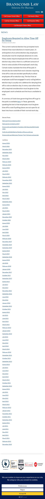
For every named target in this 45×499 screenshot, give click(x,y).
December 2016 (7, 291)
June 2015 (5, 318)
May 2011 (5, 432)
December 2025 (7, 149)
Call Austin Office (33, 16)
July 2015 (5, 315)
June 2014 (5, 340)
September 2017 (7, 278)
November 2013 (7, 355)
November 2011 (7, 413)
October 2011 (6, 417)
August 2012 (6, 389)
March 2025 (6, 158)
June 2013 (5, 370)
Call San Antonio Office (12, 21)
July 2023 (5, 171)
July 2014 (5, 337)
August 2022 (6, 186)
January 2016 (6, 303)
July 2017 (5, 284)
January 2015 (6, 331)
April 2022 (5, 195)
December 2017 (7, 272)
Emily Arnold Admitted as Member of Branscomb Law (17, 132)
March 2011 (6, 438)
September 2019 (7, 248)
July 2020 (5, 226)
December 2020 (7, 217)
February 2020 (6, 238)
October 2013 (6, 358)
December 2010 (7, 444)
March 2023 (6, 174)
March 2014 (6, 349)
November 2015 (7, 306)
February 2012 (6, 407)
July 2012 (5, 392)
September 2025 (7, 152)
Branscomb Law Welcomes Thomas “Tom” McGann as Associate (20, 135)
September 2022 (7, 183)
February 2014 (6, 352)
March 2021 (6, 211)
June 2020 (5, 229)
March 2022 (6, 198)
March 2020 (6, 235)
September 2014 (7, 334)
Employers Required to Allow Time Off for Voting (20, 39)
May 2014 (5, 343)
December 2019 (7, 241)
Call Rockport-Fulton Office (22, 25)
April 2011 (5, 435)
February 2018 (6, 266)
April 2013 (5, 377)
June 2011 (5, 429)
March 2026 (6, 146)
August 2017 (6, 281)
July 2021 (5, 208)
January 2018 (6, 269)
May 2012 (5, 398)
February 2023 (6, 177)
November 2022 (7, 180)
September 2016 (7, 294)
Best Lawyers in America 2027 (10, 124)
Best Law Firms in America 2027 (11, 121)
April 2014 (5, 346)
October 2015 (6, 309)
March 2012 (6, 404)
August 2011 (6, 423)
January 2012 (6, 410)
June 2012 (5, 395)
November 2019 (7, 244)
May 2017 (5, 288)
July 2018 (5, 263)
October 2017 (6, 275)
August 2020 (6, 223)
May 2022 (5, 192)
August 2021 (6, 205)
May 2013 (5, 374)
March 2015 (6, 324)
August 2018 (6, 260)
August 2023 (6, 168)
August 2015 (6, 312)
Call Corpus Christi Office (12, 16)
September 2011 (7, 420)
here (19, 101)
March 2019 (6, 254)
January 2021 (6, 214)
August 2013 (6, 364)
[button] (37, 12)
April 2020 (5, 232)
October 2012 (6, 383)
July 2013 (5, 367)
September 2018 (7, 257)
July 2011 (5, 426)
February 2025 (6, 162)
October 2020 (6, 220)
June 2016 (5, 297)
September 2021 (7, 201)
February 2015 (6, 327)
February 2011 (6, 441)
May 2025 (5, 155)
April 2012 (5, 401)
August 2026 (6, 143)
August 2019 (6, 251)
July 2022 (5, 189)
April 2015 (5, 321)
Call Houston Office (33, 21)
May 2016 (5, 300)
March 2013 (6, 380)
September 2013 (7, 361)
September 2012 (7, 386)
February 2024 (6, 165)
